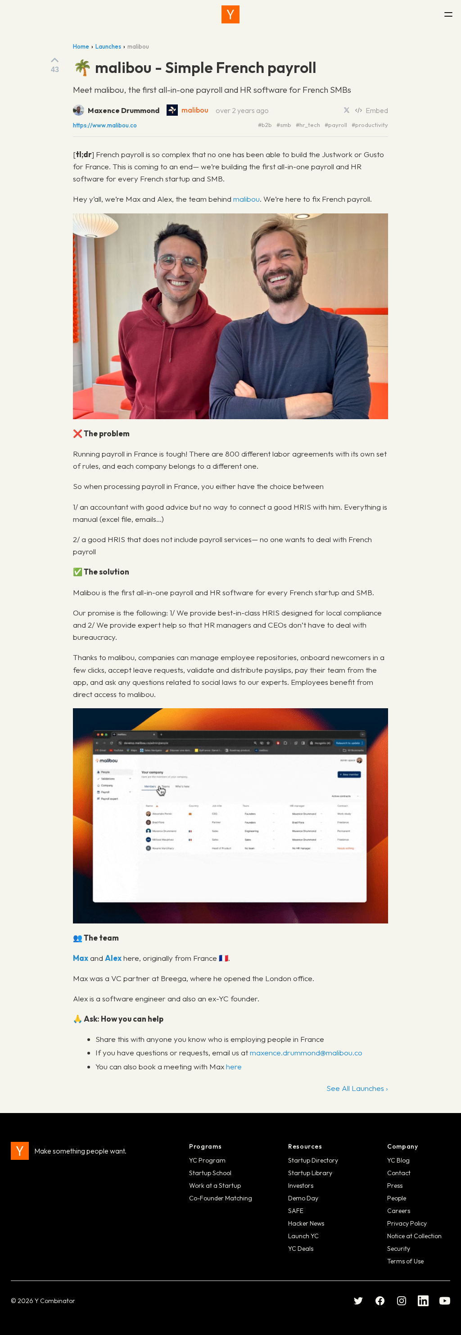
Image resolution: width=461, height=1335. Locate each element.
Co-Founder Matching (220, 1198)
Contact (399, 1173)
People (396, 1198)
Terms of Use (405, 1261)
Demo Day (303, 1198)
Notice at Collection (414, 1236)
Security (398, 1248)
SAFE (295, 1211)
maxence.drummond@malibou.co (306, 1052)
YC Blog (398, 1160)
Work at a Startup (215, 1185)
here (234, 1066)
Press (394, 1185)
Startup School (210, 1173)
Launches (108, 46)
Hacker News (306, 1223)
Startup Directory (313, 1160)
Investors (300, 1185)
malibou (194, 109)
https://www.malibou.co (105, 125)
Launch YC (303, 1236)
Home (81, 46)
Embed (377, 110)
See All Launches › (357, 1088)
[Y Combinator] (230, 14)
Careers (398, 1211)
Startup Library (310, 1173)
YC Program (207, 1160)
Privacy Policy (407, 1223)
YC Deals (300, 1248)
